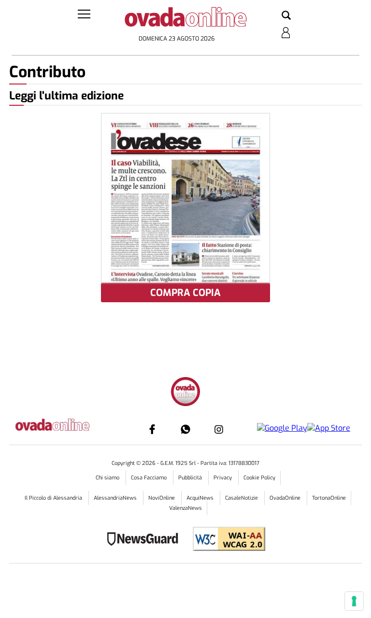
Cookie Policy (259, 477)
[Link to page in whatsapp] (185, 429)
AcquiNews (200, 498)
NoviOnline (162, 498)
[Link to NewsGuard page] (146, 540)
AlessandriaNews (116, 498)
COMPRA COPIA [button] (185, 292)
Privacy (223, 477)
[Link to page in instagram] (218, 429)
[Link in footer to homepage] (185, 392)
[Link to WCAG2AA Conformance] (225, 540)
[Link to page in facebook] (152, 429)
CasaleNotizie (242, 498)
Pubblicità (190, 477)
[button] (286, 16)
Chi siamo (108, 477)
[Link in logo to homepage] (185, 19)
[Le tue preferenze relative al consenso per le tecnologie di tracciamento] (354, 601)
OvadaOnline (286, 498)
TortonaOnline (329, 498)
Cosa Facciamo (149, 477)
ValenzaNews (185, 508)
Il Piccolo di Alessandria (54, 498)
